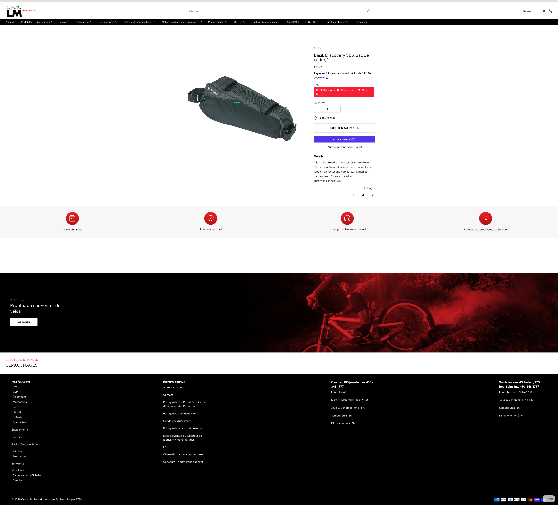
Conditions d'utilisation (177, 421)
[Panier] (549, 11)
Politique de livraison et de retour (183, 428)
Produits (17, 437)
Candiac (18, 480)
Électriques (19, 396)
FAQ (165, 447)
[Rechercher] (367, 11)
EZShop (80, 499)
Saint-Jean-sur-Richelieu (27, 475)
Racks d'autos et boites (26, 444)
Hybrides (18, 412)
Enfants (17, 417)
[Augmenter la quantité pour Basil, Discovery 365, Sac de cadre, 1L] (337, 109)
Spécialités (19, 422)
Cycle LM (26, 499)
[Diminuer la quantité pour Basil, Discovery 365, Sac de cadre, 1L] (317, 109)
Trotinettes (19, 456)
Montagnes (20, 402)
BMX (15, 391)
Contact (168, 394)
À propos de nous (174, 387)
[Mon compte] (542, 11)
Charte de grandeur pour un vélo (183, 454)
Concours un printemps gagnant (183, 461)
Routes (17, 407)
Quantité (319, 102)
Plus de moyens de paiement (344, 147)
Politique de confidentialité (179, 413)
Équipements (20, 429)
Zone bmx (18, 463)
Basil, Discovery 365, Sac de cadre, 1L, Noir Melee (341, 92)
